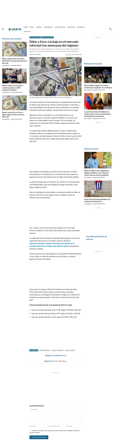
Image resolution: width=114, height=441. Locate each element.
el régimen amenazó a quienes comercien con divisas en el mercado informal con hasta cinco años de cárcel (51, 243)
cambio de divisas (44, 350)
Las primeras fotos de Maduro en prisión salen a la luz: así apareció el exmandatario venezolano (97, 114)
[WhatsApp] (56, 366)
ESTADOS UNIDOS (35, 37)
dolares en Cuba (70, 350)
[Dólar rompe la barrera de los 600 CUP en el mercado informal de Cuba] (14, 49)
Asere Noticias (6, 65)
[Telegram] (60, 366)
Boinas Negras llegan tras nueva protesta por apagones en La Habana (98, 86)
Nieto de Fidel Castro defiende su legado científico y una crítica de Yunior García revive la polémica (96, 173)
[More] (64, 366)
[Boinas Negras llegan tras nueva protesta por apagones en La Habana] (98, 75)
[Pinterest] (52, 366)
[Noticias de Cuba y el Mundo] (14, 29)
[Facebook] (43, 366)
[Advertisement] (57, 12)
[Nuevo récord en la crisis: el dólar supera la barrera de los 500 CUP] (14, 102)
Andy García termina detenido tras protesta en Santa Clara (97, 200)
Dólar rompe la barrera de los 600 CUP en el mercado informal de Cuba (14, 61)
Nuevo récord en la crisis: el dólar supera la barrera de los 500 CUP (13, 114)
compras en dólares (58, 350)
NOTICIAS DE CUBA (47, 37)
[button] (110, 29)
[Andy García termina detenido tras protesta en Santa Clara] (98, 189)
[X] (48, 366)
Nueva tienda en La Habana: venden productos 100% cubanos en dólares (12, 88)
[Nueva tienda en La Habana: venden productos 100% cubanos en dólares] (14, 76)
